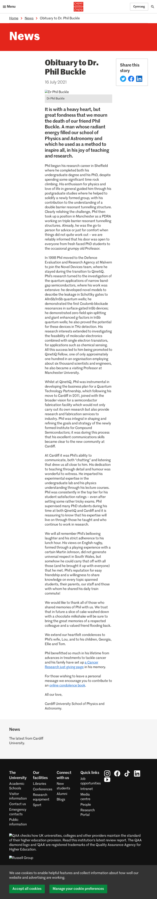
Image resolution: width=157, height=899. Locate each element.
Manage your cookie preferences (78, 889)
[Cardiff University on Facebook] (117, 773)
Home (13, 18)
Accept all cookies (27, 889)
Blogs (61, 799)
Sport (37, 805)
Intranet (86, 789)
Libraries (39, 784)
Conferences (42, 789)
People (85, 804)
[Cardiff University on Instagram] (107, 773)
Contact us (17, 804)
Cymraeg (139, 6)
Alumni (62, 794)
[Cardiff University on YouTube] (107, 779)
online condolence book (67, 685)
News (29, 18)
